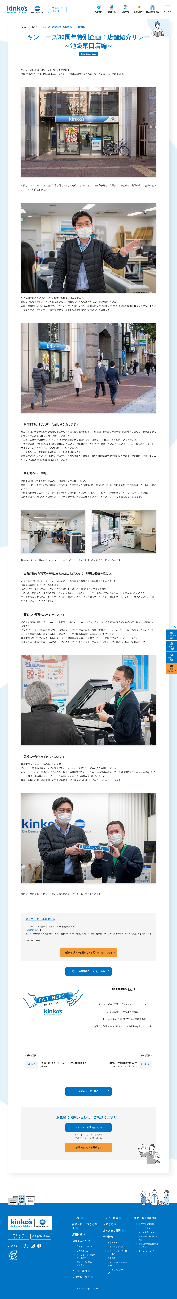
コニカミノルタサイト (117, 1270)
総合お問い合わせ (41, 1236)
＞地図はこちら (32, 930)
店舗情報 (125, 12)
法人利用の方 (82, 1251)
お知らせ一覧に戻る (88, 1091)
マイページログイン (57, 9)
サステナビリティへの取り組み (117, 1252)
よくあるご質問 (112, 1230)
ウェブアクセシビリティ (117, 1264)
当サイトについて (146, 1251)
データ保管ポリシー (147, 1232)
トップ (76, 1218)
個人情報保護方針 (146, 1224)
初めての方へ (139, 12)
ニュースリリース (115, 1247)
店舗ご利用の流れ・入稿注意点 (86, 1263)
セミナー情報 (110, 1218)
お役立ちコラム (81, 1277)
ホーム (23, 27)
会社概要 (111, 1242)
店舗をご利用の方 (84, 1246)
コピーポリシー (145, 1228)
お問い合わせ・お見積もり (88, 1147)
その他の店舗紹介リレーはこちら (88, 971)
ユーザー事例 (79, 1271)
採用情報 (111, 1258)
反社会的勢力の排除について (148, 1245)
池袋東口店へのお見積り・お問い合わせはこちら (88, 952)
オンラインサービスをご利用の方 (86, 1256)
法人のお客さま (152, 12)
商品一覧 (111, 12)
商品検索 (98, 12)
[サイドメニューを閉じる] (174, 626)
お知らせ (33, 27)
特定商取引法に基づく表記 (148, 1238)
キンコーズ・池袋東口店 (40, 919)
